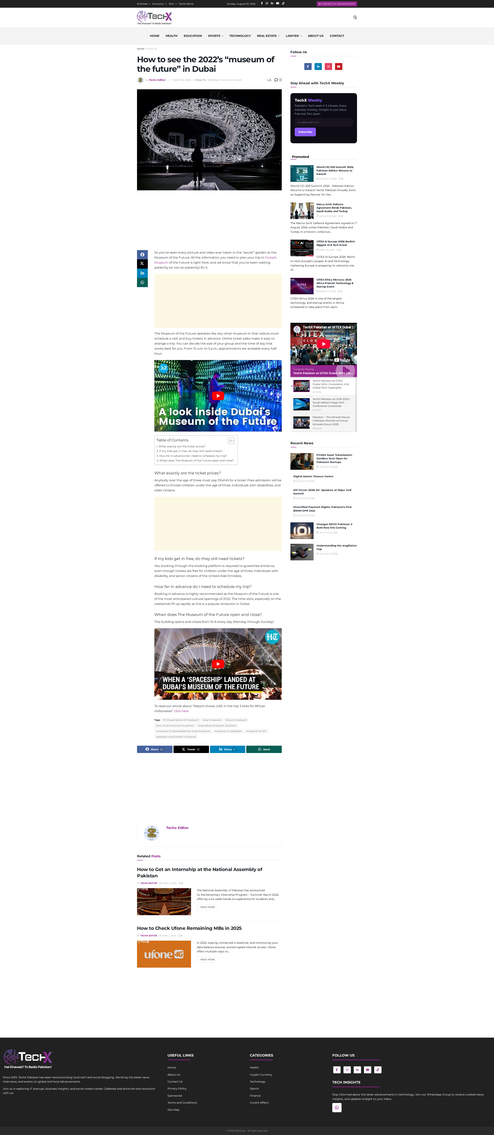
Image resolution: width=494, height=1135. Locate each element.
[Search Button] (355, 17)
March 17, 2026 (327, 291)
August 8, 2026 (327, 216)
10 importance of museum (181, 719)
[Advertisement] (209, 223)
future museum (236, 719)
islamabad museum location (217, 725)
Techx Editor (157, 79)
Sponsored (174, 1095)
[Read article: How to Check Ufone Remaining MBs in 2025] (164, 954)
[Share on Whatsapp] (142, 282)
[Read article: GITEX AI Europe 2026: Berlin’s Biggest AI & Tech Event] (302, 248)
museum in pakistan (228, 731)
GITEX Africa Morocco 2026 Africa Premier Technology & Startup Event (334, 283)
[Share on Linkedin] (142, 273)
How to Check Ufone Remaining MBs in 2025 (189, 928)
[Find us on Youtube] (338, 66)
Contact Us (175, 1081)
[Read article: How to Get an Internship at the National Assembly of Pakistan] (164, 901)
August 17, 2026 (328, 178)
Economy (158, 3)
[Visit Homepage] (154, 17)
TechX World (186, 3)
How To (152, 48)
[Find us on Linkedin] (318, 66)
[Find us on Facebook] (308, 66)
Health (172, 36)
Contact (337, 36)
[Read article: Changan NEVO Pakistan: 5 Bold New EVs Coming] (302, 530)
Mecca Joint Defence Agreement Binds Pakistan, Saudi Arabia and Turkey (334, 208)
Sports (214, 36)
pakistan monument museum (176, 736)
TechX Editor (148, 883)
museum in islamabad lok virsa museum (183, 731)
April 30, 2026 (327, 250)
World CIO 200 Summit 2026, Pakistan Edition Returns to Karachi (335, 170)
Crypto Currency (261, 1074)
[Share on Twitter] (142, 264)
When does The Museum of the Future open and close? (196, 460)
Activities (142, 3)
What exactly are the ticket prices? (182, 446)
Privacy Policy (177, 1088)
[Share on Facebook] (142, 254)
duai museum (212, 719)
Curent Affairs (259, 1102)
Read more (209, 907)
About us (316, 36)
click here (181, 711)
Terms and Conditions (182, 1102)
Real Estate (267, 36)
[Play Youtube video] (218, 396)
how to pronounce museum (175, 725)
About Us (173, 1074)
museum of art (256, 731)
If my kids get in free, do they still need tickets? (191, 451)
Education (193, 36)
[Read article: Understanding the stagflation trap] (302, 552)
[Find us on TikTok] (377, 1069)
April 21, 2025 (169, 883)
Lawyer (292, 36)
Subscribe (305, 131)
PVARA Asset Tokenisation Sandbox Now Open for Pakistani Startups (334, 458)
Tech (171, 3)
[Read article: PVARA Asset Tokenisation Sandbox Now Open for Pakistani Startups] (302, 461)
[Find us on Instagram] (328, 66)
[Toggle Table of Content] (229, 441)
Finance (255, 1095)
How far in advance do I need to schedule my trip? (193, 456)
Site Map (173, 1109)
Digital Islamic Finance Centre (313, 476)
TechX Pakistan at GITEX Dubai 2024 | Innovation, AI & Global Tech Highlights (348, 373)
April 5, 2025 (168, 935)
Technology (240, 36)
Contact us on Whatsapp (338, 4)
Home (154, 36)
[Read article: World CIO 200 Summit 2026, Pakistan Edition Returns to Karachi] (302, 173)
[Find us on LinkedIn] (357, 1069)
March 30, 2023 (182, 79)
